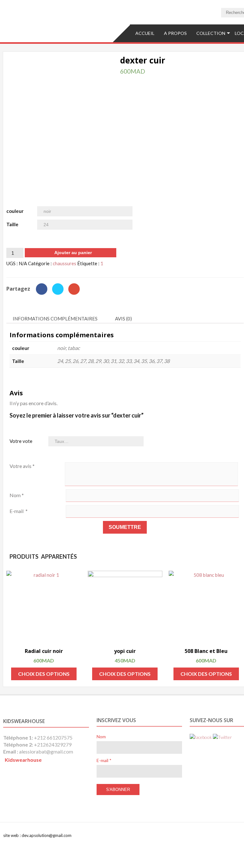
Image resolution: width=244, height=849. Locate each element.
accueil (144, 33)
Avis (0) (123, 318)
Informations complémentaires (55, 318)
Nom (17, 495)
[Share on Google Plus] (73, 292)
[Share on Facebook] (41, 292)
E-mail (19, 511)
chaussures (64, 263)
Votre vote (21, 441)
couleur (15, 211)
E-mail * (104, 760)
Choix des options (44, 674)
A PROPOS (175, 33)
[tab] (57, 318)
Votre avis (22, 466)
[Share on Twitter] (57, 292)
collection (210, 33)
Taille (12, 224)
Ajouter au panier (73, 252)
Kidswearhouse (23, 760)
